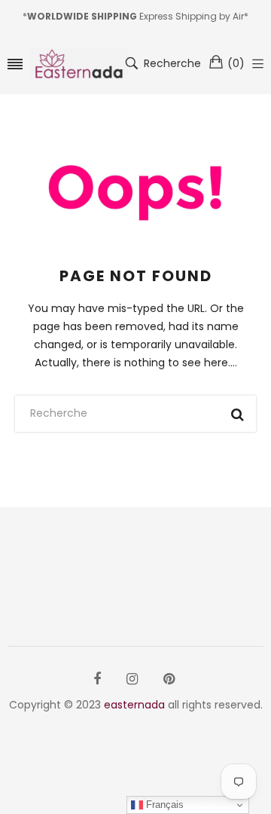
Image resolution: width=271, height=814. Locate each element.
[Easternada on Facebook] (97, 679)
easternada (134, 704)
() (236, 63)
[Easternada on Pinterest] (169, 679)
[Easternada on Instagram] (132, 679)
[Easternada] (79, 63)
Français (163, 804)
